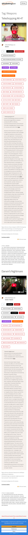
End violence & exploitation (17, 253)
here (19, 127)
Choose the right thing (11, 248)
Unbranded (19, 503)
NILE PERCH (17, 304)
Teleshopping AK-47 (12, 18)
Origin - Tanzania (15, 502)
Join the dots (6, 500)
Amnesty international (11, 247)
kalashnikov (18, 255)
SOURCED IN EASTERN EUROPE (8, 55)
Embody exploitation (14, 497)
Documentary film (5, 497)
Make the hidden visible (6, 502)
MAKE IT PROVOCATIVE (7, 87)
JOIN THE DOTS (5, 325)
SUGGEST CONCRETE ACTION (8, 112)
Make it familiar (17, 256)
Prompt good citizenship (16, 261)
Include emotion (13, 499)
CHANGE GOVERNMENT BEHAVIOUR (9, 71)
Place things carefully (6, 261)
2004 (3, 304)
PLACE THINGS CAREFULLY (18, 95)
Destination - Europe (9, 496)
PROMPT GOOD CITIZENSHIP (8, 108)
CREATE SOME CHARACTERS (17, 91)
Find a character (22, 497)
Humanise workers (5, 499)
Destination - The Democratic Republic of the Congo (13, 251)
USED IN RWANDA (6, 63)
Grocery (7, 299)
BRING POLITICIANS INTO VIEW (8, 342)
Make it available (9, 256)
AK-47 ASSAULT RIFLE (19, 51)
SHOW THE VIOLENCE (18, 83)
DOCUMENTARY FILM (6, 321)
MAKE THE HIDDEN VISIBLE (7, 79)
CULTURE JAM (5, 67)
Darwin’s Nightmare (12, 271)
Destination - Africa (11, 250)
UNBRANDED (10, 304)
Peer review (16, 516)
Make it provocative (9, 258)
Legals (11, 516)
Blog (21, 516)
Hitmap (7, 516)
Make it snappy (16, 258)
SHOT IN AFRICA (20, 317)
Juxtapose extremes (11, 255)
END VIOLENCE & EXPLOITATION (8, 75)
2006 (3, 51)
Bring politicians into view (11, 494)
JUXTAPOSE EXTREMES (18, 87)
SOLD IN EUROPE (6, 312)
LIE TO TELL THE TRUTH (7, 99)
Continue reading (6, 237)
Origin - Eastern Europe (20, 259)
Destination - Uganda (6, 253)
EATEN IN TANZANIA (17, 308)
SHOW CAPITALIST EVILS (17, 321)
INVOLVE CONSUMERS (7, 95)
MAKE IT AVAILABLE (15, 103)
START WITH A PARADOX (7, 83)
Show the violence (7, 262)
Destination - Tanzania (19, 496)
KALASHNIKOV (10, 51)
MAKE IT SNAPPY (6, 103)
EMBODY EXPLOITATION (19, 334)
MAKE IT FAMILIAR (6, 91)
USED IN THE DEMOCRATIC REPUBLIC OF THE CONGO (12, 59)
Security (7, 46)
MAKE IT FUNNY (17, 99)
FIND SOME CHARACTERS (7, 329)
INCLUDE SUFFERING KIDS (7, 334)
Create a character (20, 248)
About (3, 516)
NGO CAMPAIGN (13, 67)
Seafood (21, 502)
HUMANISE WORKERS (18, 329)
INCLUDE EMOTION (16, 338)
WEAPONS (22, 312)
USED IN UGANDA (15, 63)
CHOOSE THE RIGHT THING (20, 79)
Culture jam (4, 250)
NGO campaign (11, 259)
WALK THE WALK (6, 346)
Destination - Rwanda (20, 250)
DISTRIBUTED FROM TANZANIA (8, 317)
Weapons (11, 264)
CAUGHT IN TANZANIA (7, 308)
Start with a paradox (16, 262)
